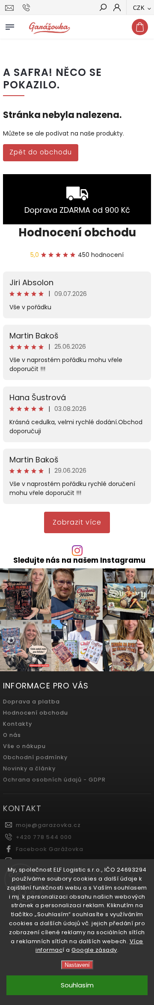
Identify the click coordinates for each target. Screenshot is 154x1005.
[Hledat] (102, 8)
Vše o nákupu (24, 746)
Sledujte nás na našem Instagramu (79, 560)
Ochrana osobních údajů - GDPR (54, 779)
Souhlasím (77, 985)
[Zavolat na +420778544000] (27, 7)
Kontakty (17, 723)
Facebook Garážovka (49, 849)
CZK (139, 8)
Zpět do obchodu (40, 152)
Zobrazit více (77, 522)
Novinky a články (29, 768)
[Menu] (9, 25)
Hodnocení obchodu (77, 232)
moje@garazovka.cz (48, 825)
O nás (12, 735)
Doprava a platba (31, 701)
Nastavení (77, 965)
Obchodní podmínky (35, 757)
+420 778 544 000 (44, 837)
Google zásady (94, 950)
